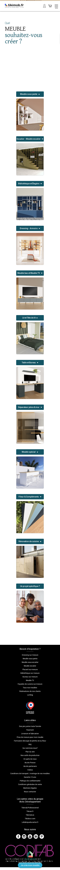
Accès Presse (30, 763)
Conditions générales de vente (30, 784)
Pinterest (41, 836)
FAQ (30, 744)
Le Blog (30, 695)
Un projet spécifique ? (30, 586)
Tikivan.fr (30, 811)
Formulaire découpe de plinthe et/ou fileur (30, 741)
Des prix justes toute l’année (30, 726)
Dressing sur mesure (30, 655)
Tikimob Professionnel (30, 808)
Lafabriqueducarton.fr (30, 822)
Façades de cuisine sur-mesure (30, 684)
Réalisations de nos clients (30, 691)
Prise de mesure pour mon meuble (30, 737)
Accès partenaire (30, 766)
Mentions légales (30, 788)
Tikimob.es (30, 815)
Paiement (30, 730)
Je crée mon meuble (30, 865)
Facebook (18, 836)
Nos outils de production (30, 755)
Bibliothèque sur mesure (30, 673)
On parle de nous (30, 759)
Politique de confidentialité (30, 781)
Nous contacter (30, 792)
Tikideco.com (30, 819)
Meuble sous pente (30, 659)
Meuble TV (30, 680)
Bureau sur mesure (30, 677)
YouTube (30, 836)
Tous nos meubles (30, 688)
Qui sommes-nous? (30, 748)
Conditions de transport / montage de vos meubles (30, 774)
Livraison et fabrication (30, 734)
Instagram (24, 836)
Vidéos (30, 770)
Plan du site (30, 752)
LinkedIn (36, 836)
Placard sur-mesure (30, 670)
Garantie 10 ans (30, 777)
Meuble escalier (30, 666)
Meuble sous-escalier (30, 662)
